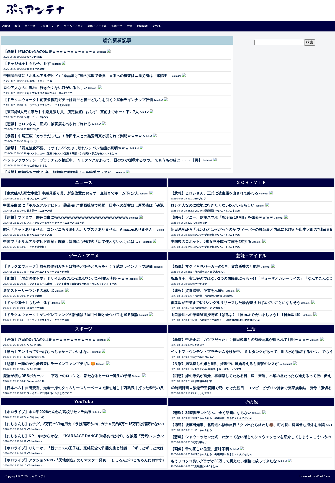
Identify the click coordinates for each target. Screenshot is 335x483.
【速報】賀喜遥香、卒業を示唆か (198, 290)
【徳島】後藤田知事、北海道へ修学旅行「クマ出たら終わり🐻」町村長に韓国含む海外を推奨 (248, 425)
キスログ (32, 141)
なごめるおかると (37, 165)
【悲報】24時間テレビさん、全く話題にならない (211, 413)
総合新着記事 (117, 40)
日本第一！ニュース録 (39, 81)
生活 (129, 26)
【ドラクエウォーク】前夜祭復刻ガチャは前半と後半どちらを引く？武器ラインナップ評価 (78, 100)
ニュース (30, 26)
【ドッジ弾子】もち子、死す (27, 63)
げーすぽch (200, 283)
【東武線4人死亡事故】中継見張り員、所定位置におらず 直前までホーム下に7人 (71, 112)
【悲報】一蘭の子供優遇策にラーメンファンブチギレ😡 (49, 364)
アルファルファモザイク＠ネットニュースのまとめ (56, 222)
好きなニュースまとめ (39, 234)
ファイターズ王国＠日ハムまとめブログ (49, 393)
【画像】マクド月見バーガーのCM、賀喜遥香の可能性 (215, 266)
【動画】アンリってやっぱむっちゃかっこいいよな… (47, 352)
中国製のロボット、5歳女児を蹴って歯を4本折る (211, 241)
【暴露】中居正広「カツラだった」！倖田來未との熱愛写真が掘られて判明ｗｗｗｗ (72, 136)
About (6, 25)
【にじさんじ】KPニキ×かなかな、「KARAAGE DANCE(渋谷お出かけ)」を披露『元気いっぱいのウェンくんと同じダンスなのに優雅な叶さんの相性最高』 (132, 436)
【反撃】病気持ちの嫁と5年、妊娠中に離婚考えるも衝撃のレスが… (59, 172)
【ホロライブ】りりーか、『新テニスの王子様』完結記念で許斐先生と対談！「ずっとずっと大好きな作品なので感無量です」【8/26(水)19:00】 (122, 448)
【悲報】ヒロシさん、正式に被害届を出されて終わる (47, 124)
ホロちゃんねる (35, 417)
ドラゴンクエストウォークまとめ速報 (48, 105)
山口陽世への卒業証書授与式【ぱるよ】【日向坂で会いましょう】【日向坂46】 (236, 315)
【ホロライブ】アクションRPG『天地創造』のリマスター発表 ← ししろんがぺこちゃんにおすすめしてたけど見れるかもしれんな (110, 460)
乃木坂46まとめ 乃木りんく (209, 271)
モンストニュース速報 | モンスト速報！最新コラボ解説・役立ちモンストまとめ (72, 153)
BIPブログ (33, 129)
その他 (156, 26)
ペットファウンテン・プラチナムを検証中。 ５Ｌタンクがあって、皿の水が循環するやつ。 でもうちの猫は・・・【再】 (102, 160)
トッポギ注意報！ (37, 246)
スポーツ (116, 26)
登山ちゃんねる (203, 430)
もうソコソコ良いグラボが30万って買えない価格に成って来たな (224, 461)
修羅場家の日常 (203, 381)
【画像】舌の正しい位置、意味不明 (200, 449)
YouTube (142, 25)
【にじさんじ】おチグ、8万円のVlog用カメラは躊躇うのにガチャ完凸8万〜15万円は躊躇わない (82, 424)
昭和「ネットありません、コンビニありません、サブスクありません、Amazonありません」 (79, 229)
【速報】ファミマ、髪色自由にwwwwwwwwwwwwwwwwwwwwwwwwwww (65, 217)
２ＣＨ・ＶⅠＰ (49, 26)
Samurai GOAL (36, 357)
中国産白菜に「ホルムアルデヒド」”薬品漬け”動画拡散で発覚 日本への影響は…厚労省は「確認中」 (87, 75)
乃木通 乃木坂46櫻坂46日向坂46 (213, 295)
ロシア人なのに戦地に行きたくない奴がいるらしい (45, 88)
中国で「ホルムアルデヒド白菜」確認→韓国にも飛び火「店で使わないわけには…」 (72, 241)
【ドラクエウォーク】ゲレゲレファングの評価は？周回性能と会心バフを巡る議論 (70, 315)
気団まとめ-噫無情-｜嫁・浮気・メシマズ (217, 369)
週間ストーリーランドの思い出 (28, 290)
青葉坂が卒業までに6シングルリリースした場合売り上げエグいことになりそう (235, 303)
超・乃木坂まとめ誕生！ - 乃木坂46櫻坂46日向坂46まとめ (227, 320)
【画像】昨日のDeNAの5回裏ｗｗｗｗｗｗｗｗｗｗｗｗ (49, 51)
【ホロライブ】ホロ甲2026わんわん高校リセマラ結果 (47, 412)
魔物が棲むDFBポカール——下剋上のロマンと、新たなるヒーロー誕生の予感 (67, 376)
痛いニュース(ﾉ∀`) (37, 117)
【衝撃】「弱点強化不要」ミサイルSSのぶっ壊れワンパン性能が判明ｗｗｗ (66, 148)
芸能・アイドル (97, 26)
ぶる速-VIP (200, 222)
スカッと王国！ (203, 393)
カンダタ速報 (34, 295)
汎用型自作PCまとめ (206, 466)
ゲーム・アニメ (73, 26)
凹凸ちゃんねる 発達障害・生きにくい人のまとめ (223, 418)
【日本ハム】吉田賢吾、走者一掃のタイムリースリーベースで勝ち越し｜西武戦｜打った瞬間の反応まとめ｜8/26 (96, 388)
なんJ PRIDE (34, 56)
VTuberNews (34, 429)
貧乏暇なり (200, 442)
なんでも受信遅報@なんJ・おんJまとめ (49, 93)
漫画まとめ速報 (36, 68)
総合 (17, 26)
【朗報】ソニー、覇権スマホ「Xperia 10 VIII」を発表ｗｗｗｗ (222, 217)
